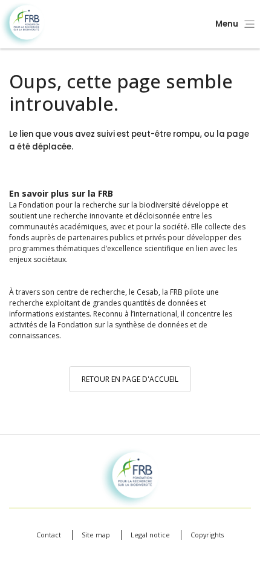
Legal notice (150, 534)
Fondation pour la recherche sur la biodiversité (22, 24)
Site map (96, 534)
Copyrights (207, 534)
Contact (48, 534)
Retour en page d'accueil (130, 379)
